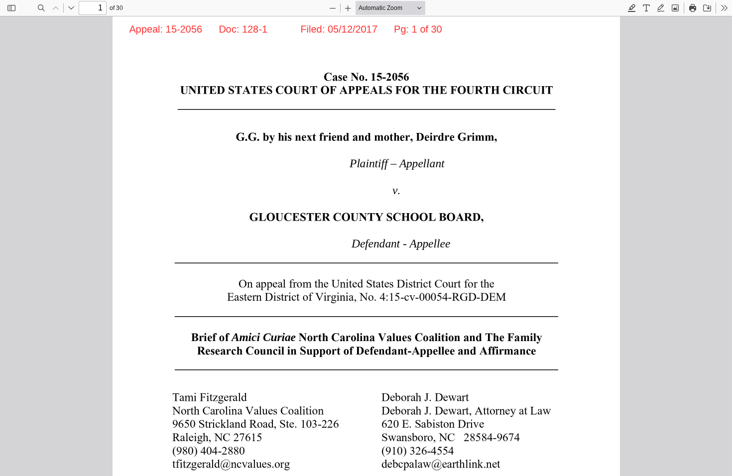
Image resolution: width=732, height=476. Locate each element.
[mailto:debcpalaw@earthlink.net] (438, 463)
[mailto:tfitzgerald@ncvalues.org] (229, 463)
